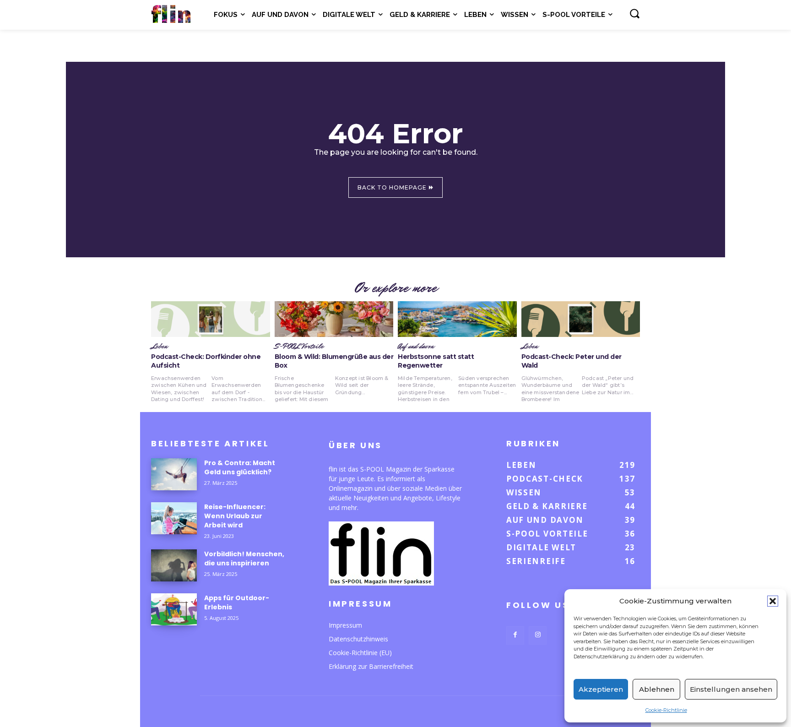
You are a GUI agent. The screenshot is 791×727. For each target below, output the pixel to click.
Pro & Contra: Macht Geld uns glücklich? (239, 467)
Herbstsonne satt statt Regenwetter (436, 361)
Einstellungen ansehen (731, 689)
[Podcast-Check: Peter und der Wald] (580, 319)
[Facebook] (515, 635)
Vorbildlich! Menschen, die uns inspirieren (244, 558)
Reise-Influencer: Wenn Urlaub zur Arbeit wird (234, 516)
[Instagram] (538, 635)
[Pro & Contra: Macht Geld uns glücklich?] (174, 474)
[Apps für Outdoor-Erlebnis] (174, 609)
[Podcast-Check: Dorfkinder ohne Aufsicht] (210, 319)
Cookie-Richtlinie (666, 710)
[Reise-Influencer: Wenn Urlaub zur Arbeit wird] (174, 518)
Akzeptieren (601, 689)
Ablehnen (656, 689)
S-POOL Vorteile (299, 346)
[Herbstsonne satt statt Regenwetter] (457, 319)
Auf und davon (416, 346)
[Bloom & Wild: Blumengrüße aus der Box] (334, 319)
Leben (159, 346)
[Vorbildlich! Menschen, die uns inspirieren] (174, 565)
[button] (772, 601)
